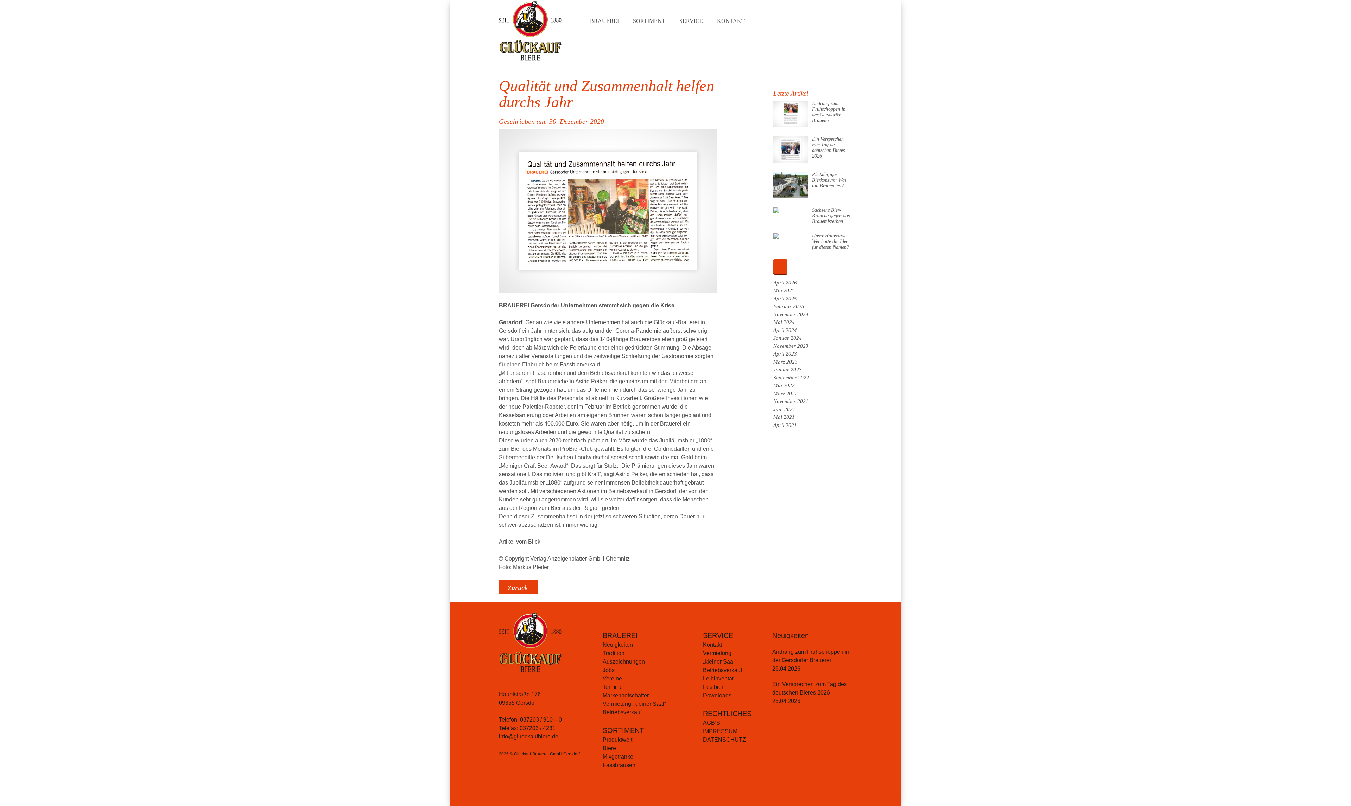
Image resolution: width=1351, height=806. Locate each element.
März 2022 (785, 393)
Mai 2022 (784, 385)
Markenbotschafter (626, 695)
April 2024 (785, 330)
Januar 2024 (787, 338)
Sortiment (649, 21)
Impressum (720, 731)
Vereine (612, 679)
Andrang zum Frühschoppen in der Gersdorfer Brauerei (828, 112)
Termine (613, 687)
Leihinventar (718, 679)
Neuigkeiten (618, 645)
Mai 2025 (784, 290)
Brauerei (604, 21)
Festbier (713, 687)
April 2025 (785, 298)
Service (691, 21)
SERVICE (718, 635)
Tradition (613, 653)
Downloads (717, 695)
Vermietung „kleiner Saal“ (634, 704)
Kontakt (731, 21)
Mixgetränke (618, 757)
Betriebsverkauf (622, 712)
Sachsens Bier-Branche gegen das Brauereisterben (831, 215)
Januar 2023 (787, 369)
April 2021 (785, 425)
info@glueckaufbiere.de (528, 737)
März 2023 (785, 362)
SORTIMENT (623, 730)
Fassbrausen (619, 765)
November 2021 (790, 401)
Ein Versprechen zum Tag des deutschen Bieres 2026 (828, 147)
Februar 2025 (788, 306)
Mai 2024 (784, 322)
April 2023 (785, 354)
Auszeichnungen (624, 662)
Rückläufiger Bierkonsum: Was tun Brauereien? (829, 180)
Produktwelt (617, 740)
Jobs (609, 670)
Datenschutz (724, 740)
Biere (609, 748)
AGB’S (711, 723)
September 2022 (791, 377)
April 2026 (785, 283)
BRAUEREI (620, 635)
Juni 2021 (784, 409)
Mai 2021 (784, 417)
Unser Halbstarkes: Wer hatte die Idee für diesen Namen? (831, 241)
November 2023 (790, 346)
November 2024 (790, 314)
